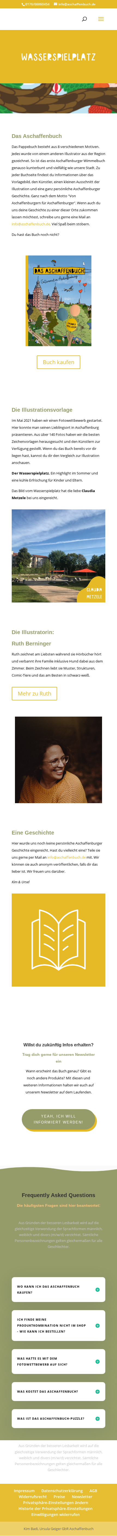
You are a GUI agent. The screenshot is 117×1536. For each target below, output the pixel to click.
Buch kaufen (58, 362)
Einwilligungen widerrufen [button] (55, 1514)
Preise (59, 1496)
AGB (93, 1490)
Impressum (24, 1490)
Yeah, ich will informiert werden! (58, 1119)
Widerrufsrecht (33, 1496)
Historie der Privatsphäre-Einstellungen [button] (56, 1508)
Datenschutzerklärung (62, 1490)
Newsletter (82, 1496)
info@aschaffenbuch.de (66, 857)
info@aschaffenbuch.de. (32, 224)
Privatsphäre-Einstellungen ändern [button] (55, 1502)
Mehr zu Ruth (34, 693)
